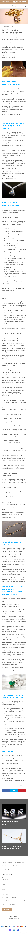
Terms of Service (6, 887)
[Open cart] (26, 6)
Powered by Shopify (14, 918)
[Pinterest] (8, 869)
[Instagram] (5, 869)
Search (3, 884)
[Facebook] (2, 869)
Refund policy (5, 889)
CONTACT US (5, 880)
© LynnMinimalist (14, 916)
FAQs (3, 882)
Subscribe (6, 909)
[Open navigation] (2, 6)
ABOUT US (4, 877)
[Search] (23, 6)
